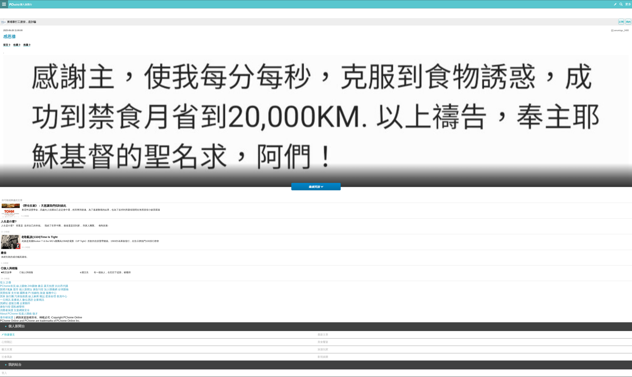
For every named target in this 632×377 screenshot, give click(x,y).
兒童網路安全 (22, 310)
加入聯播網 (50, 289)
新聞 (2, 289)
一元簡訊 (5, 299)
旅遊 (42, 292)
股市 (15, 289)
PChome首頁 (8, 286)
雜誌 (42, 296)
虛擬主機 (14, 303)
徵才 (35, 313)
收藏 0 (16, 44)
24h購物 (32, 286)
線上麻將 (33, 296)
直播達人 (16, 299)
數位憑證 (27, 299)
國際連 (24, 292)
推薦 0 (26, 44)
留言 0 (6, 44)
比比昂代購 (61, 286)
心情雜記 (7, 342)
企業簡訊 (39, 299)
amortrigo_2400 (621, 30)
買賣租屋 (5, 292)
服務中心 (51, 292)
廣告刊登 (38, 289)
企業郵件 (25, 303)
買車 (2, 296)
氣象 (10, 289)
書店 (40, 286)
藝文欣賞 (7, 349)
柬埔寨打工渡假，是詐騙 (21, 21)
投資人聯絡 (25, 313)
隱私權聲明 (17, 306)
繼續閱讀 (314, 186)
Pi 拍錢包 (33, 292)
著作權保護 (6, 317)
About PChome (9, 313)
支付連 (15, 292)
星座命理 (50, 296)
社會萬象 (7, 356)
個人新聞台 (25, 289)
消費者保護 (6, 310)
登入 (2, 282)
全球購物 (63, 289)
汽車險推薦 (21, 296)
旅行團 (10, 296)
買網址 (4, 303)
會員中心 (62, 296)
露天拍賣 (49, 286)
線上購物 (21, 286)
